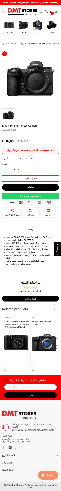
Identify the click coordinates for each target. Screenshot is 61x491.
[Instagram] (10, 448)
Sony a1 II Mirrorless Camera (41, 323)
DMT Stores (18, 485)
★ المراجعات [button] (57, 249)
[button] (56, 11)
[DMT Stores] (19, 414)
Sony (34, 317)
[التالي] (54, 309)
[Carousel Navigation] (56, 309)
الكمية (4, 164)
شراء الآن (30, 187)
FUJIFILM (7, 317)
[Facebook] (4, 448)
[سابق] (57, 309)
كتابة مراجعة (30, 298)
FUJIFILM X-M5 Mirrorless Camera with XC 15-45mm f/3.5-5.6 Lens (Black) (16, 324)
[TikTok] (16, 447)
